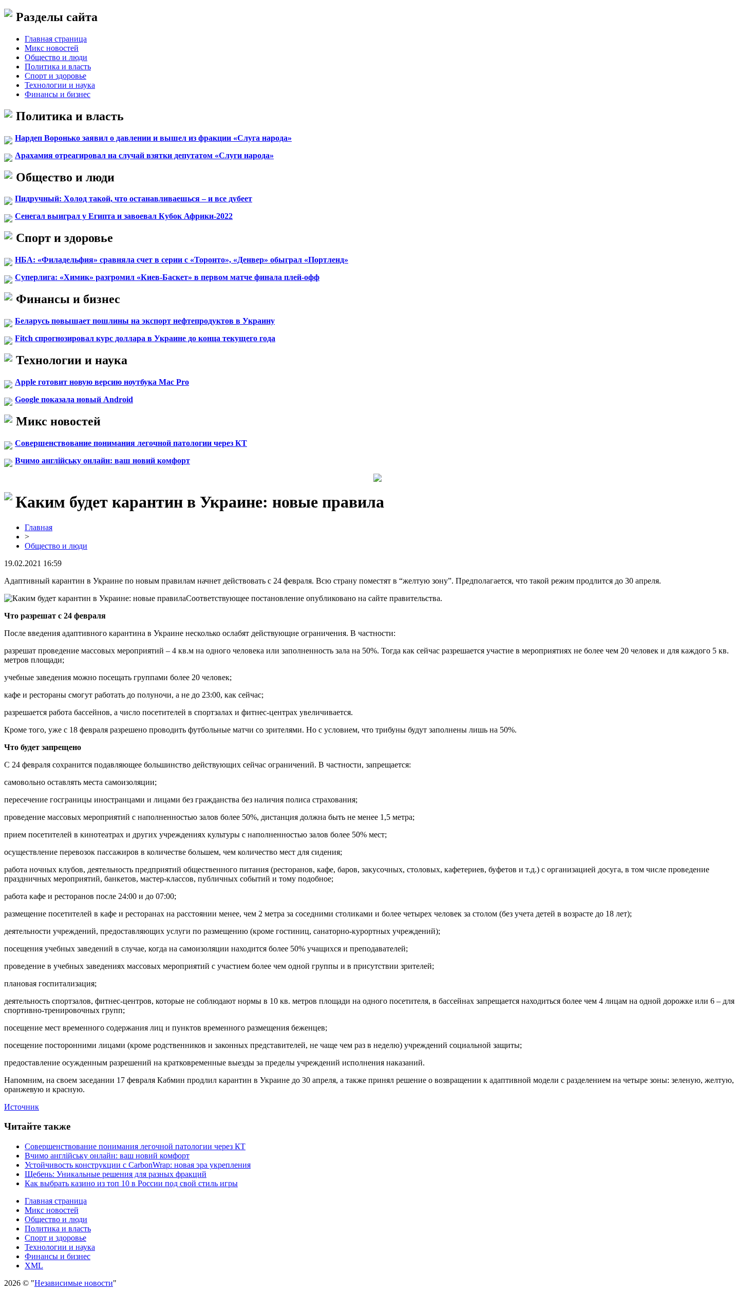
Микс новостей (52, 48)
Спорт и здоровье (55, 75)
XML (34, 1265)
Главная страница (56, 38)
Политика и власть (58, 66)
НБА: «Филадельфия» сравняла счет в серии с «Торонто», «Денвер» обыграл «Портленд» (181, 259)
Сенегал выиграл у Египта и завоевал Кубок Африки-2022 (124, 216)
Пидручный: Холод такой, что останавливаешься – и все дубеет (133, 198)
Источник (21, 1106)
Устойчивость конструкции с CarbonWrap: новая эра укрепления (138, 1164)
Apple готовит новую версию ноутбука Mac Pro (102, 382)
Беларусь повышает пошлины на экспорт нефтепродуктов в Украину (145, 320)
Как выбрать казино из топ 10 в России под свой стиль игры (131, 1183)
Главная (38, 527)
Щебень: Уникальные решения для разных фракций (115, 1174)
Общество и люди (56, 57)
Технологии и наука (60, 85)
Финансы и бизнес (57, 94)
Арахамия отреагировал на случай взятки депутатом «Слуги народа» (144, 155)
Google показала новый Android (74, 399)
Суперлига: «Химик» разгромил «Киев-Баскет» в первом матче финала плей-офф (167, 277)
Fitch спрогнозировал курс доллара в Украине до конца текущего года (145, 338)
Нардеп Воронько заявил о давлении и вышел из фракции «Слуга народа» (153, 138)
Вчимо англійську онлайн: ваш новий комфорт (102, 460)
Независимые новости (73, 1283)
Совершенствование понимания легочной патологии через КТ (131, 443)
